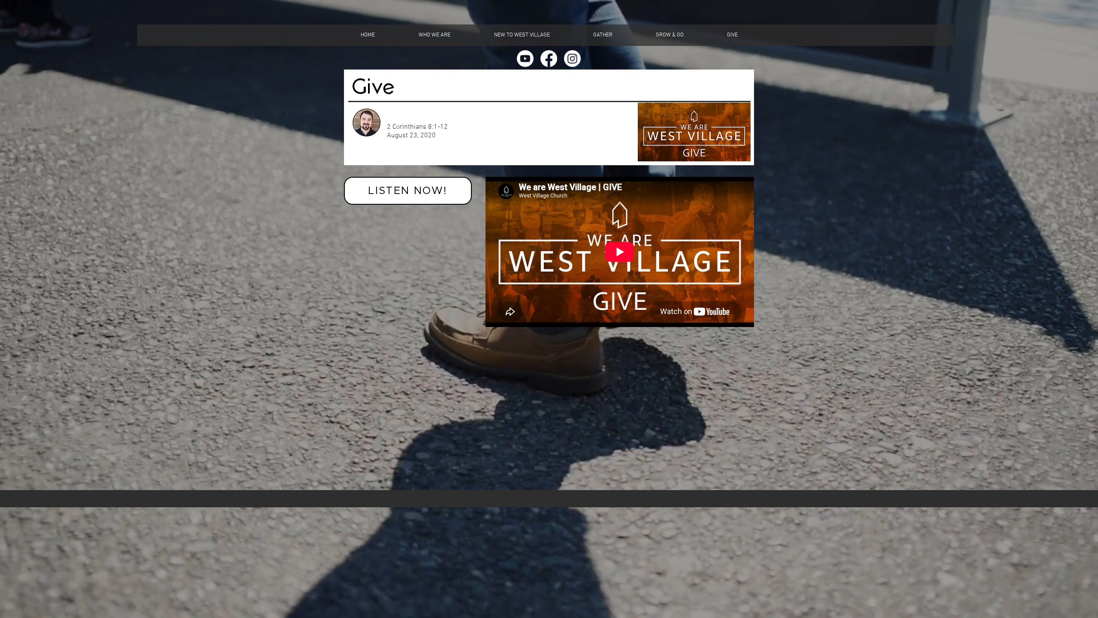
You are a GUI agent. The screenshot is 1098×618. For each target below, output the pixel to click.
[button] (434, 35)
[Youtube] (525, 58)
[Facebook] (548, 58)
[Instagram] (572, 58)
